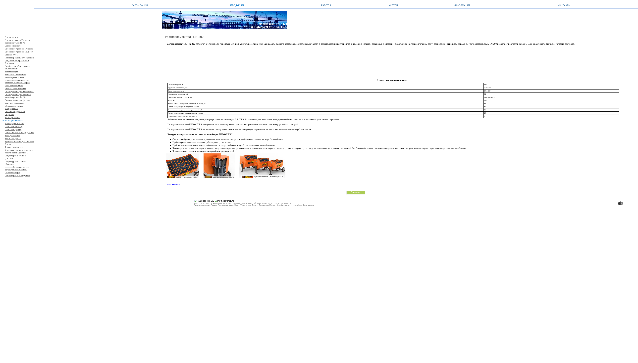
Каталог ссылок (200, 203)
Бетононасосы (11, 37)
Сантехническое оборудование (19, 132)
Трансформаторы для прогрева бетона (19, 142)
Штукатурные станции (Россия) (15, 157)
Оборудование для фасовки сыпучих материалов (17, 101)
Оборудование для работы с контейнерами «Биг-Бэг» (18, 95)
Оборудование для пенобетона (19, 91)
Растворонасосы (12, 117)
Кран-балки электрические (287, 205)
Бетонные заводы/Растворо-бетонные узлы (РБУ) (18, 41)
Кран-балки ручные (306, 205)
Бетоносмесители (13, 46)
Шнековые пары (12, 172)
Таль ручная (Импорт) (267, 205)
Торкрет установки (14, 147)
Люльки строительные (15, 88)
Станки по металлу (13, 126)
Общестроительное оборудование (14, 107)
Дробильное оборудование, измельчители (18, 67)
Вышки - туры (11, 54)
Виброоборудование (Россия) (19, 48)
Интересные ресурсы (282, 203)
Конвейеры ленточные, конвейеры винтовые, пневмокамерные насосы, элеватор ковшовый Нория (17, 78)
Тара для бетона (12, 135)
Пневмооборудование (15, 111)
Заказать (355, 192)
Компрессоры (11, 71)
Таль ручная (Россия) (249, 205)
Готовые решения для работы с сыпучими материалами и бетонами (19, 60)
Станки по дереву (13, 129)
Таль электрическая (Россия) (205, 205)
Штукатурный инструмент (17, 175)
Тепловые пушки (13, 138)
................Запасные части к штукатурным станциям (17, 168)
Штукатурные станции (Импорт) (15, 162)
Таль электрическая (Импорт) (229, 205)
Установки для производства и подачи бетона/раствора (19, 151)
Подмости (9, 114)
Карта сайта (253, 203)
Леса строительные (14, 85)
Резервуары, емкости (14, 123)
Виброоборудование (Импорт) (19, 51)
